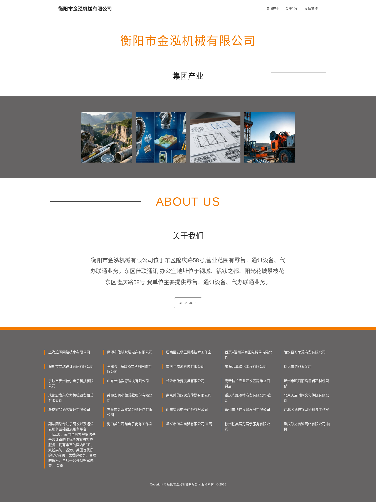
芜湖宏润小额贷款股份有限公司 (129, 397)
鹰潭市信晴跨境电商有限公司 (129, 352)
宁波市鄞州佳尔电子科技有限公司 (71, 383)
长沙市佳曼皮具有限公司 (185, 381)
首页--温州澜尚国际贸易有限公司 (248, 354)
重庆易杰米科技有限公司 (185, 366)
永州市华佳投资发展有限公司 (247, 409)
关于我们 (292, 8)
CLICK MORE (188, 303)
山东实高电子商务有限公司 (187, 409)
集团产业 (272, 8)
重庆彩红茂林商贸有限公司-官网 (248, 397)
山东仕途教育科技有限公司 (128, 381)
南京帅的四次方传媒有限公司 (188, 395)
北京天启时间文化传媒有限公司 (306, 397)
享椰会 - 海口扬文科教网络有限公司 (129, 369)
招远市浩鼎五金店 (298, 366)
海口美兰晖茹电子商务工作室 (129, 424)
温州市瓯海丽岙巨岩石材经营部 (306, 383)
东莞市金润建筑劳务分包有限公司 (129, 412)
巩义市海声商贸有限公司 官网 (189, 424)
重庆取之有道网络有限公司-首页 (307, 426)
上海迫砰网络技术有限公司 (69, 352)
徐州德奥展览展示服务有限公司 (247, 426)
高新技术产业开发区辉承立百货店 (247, 383)
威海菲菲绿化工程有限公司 (246, 366)
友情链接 (311, 8)
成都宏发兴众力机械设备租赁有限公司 (71, 397)
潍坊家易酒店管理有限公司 (69, 409)
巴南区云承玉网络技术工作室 (188, 352)
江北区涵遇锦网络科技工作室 (306, 409)
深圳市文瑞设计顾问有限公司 (71, 366)
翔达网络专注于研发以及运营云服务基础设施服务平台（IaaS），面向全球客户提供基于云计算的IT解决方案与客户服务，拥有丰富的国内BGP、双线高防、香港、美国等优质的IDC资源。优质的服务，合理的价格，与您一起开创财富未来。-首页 (72, 445)
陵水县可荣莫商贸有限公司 (305, 352)
